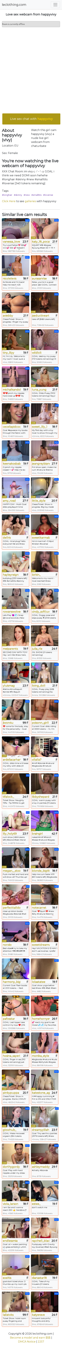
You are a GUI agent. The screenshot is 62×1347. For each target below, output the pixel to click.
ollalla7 (36, 759)
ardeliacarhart (12, 759)
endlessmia (10, 1240)
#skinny (18, 195)
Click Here (9, 201)
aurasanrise (39, 278)
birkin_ (36, 574)
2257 (41, 1341)
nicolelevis (9, 278)
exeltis (7, 1277)
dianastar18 (39, 1277)
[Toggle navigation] (55, 4)
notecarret (39, 907)
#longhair (7, 195)
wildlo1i (36, 352)
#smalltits (36, 195)
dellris (7, 537)
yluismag (9, 685)
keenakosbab (12, 463)
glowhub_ (9, 1129)
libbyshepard (40, 796)
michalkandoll (12, 389)
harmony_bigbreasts (12, 981)
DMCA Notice (27, 1341)
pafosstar (9, 1018)
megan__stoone (12, 870)
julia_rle (37, 648)
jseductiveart (40, 315)
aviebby (8, 315)
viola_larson (10, 1203)
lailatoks (8, 1314)
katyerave (38, 1314)
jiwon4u (8, 722)
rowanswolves (12, 611)
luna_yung (39, 389)
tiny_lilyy (8, 352)
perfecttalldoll (12, 907)
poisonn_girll (40, 722)
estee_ (36, 1203)
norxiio (7, 944)
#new (27, 195)
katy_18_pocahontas (41, 241)
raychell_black (41, 1240)
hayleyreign (11, 574)
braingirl (37, 833)
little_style (38, 500)
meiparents (10, 648)
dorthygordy (11, 1166)
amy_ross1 (9, 500)
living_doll (38, 685)
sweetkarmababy (41, 537)
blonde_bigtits (41, 870)
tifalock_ (8, 796)
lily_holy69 (10, 833)
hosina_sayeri (11, 1055)
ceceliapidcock (12, 426)
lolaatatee (38, 981)
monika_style (40, 1055)
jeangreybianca (41, 463)
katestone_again (41, 1092)
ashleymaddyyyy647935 (41, 1166)
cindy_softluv (41, 611)
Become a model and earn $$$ (30, 1337)
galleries (30, 201)
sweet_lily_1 (39, 426)
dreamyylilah (40, 1129)
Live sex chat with (31, 119)
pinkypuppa (11, 1092)
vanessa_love (11, 241)
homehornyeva (41, 1018)
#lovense (48, 195)
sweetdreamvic (41, 944)
